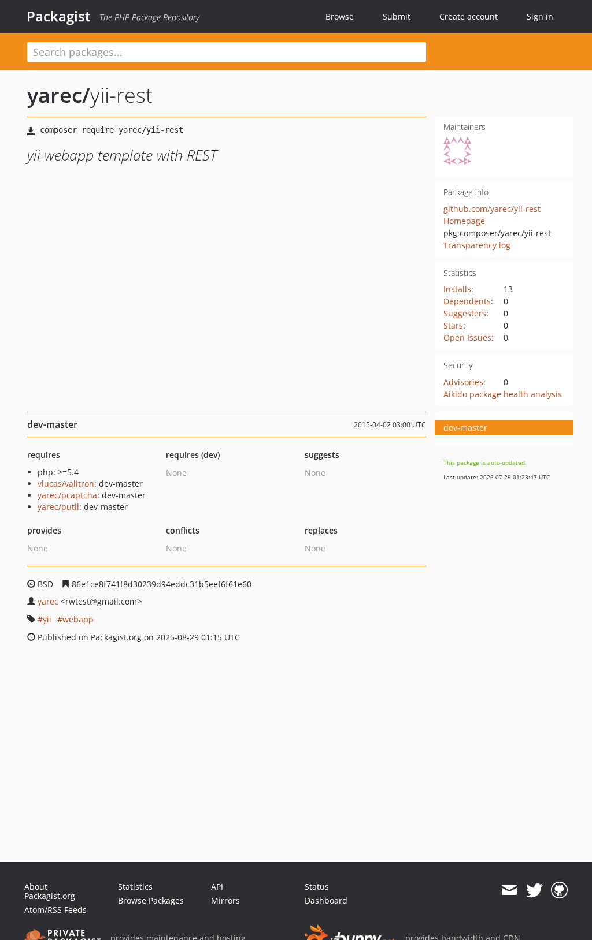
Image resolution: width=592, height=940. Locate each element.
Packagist (59, 16)
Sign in (540, 16)
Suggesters (464, 313)
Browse (339, 16)
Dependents (467, 301)
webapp (78, 619)
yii (47, 619)
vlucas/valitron (66, 483)
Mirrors (225, 900)
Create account (468, 16)
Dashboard (326, 900)
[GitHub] (559, 890)
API (217, 886)
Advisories (463, 381)
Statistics (135, 886)
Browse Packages (151, 900)
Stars (453, 325)
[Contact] (509, 890)
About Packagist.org (49, 891)
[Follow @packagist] (534, 890)
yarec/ (58, 95)
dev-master (465, 427)
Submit (396, 16)
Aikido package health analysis (502, 394)
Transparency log (476, 245)
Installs (457, 289)
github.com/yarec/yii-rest (492, 208)
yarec (48, 601)
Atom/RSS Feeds (55, 909)
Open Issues (467, 337)
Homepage (464, 220)
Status (317, 886)
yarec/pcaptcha (67, 495)
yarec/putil (58, 506)
